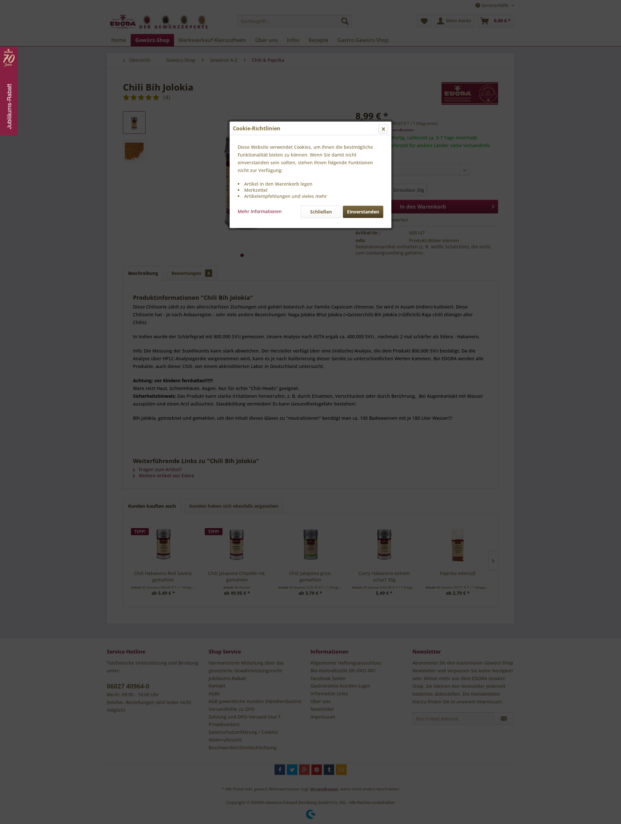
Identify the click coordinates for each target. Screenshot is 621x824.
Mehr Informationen (260, 211)
